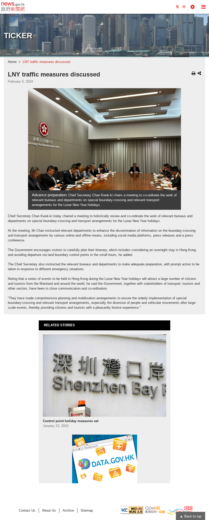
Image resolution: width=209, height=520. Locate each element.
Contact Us (27, 510)
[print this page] (193, 73)
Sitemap (87, 510)
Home (12, 62)
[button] (192, 7)
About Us (49, 510)
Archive (68, 510)
